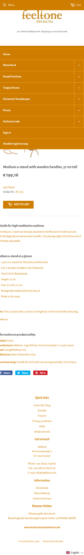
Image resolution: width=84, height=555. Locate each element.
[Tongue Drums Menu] (79, 88)
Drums (7, 110)
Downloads (42, 488)
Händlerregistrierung (15, 143)
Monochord (9, 65)
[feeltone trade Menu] (79, 121)
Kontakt (42, 410)
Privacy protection (42, 421)
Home (6, 54)
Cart (78, 5)
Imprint (42, 415)
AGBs (42, 426)
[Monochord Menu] (79, 65)
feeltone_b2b (32, 541)
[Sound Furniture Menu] (79, 76)
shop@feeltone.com (15, 349)
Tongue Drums (11, 87)
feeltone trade (11, 121)
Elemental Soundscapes (16, 99)
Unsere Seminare (42, 498)
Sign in (7, 132)
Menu (11, 5)
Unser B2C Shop (42, 405)
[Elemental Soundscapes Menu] (79, 99)
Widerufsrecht (42, 431)
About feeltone (42, 493)
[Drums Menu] (79, 110)
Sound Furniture (12, 76)
